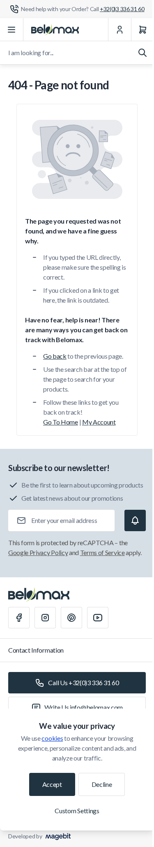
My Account (99, 422)
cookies (52, 738)
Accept (52, 784)
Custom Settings (77, 810)
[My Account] (119, 29)
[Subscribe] (135, 520)
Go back (55, 356)
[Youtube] (97, 617)
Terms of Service (102, 552)
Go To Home (60, 422)
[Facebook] (19, 617)
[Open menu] (11, 29)
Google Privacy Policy (38, 552)
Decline (102, 784)
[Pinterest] (71, 617)
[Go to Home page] (55, 29)
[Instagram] (45, 617)
